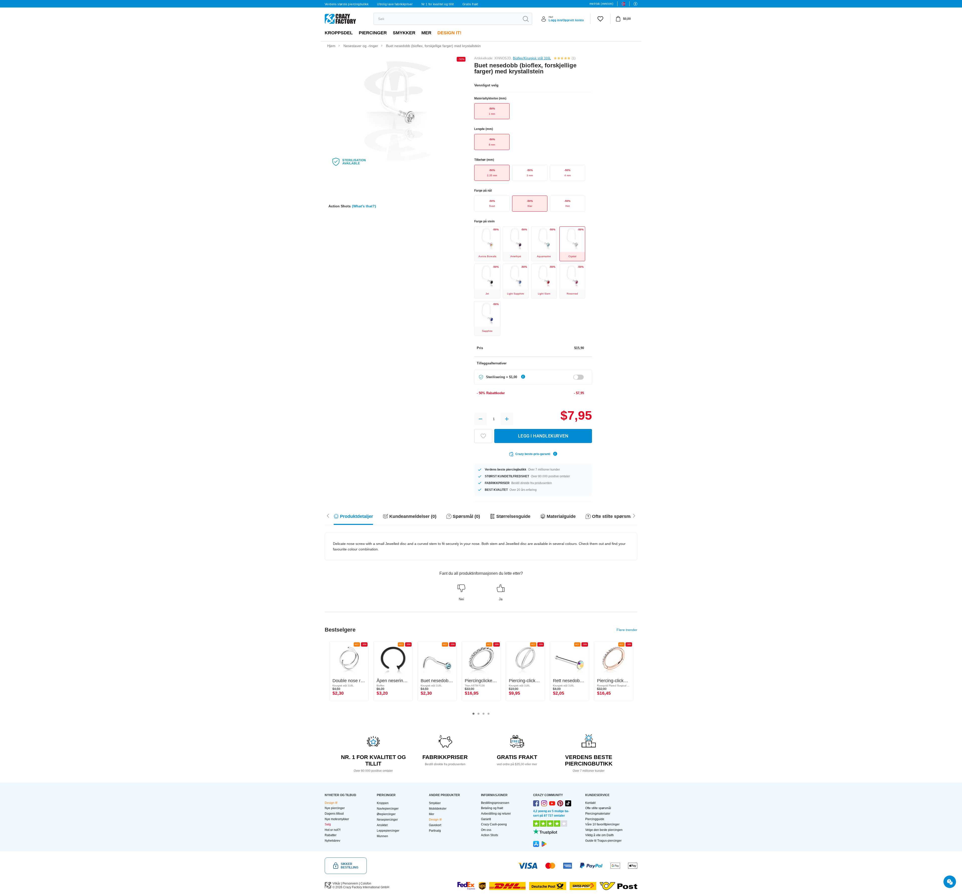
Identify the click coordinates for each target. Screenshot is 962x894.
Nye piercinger (335, 808)
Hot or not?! (332, 830)
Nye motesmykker (337, 819)
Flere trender (627, 630)
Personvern (350, 883)
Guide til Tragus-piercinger (603, 840)
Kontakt (590, 803)
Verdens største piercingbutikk (347, 4)
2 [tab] (478, 713)
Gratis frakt (470, 4)
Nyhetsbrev (332, 840)
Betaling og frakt (492, 808)
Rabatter (330, 835)
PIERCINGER (373, 32)
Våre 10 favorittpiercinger (602, 824)
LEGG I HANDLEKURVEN (543, 435)
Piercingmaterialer (597, 813)
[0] (600, 19)
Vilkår (336, 883)
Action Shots (489, 835)
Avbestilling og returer (496, 813)
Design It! (449, 32)
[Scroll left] (634, 515)
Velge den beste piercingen (604, 830)
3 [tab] (483, 713)
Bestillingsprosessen (495, 803)
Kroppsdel (339, 32)
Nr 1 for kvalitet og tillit (437, 4)
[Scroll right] (328, 515)
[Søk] (525, 19)
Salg (328, 824)
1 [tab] (473, 713)
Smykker (404, 32)
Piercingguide (594, 819)
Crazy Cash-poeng (494, 824)
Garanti (486, 819)
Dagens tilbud (334, 813)
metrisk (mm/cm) (601, 4)
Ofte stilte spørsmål (598, 808)
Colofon (365, 883)
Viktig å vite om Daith (599, 835)
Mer (426, 32)
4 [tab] (488, 713)
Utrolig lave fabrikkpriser (395, 4)
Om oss (486, 830)
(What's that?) (364, 206)
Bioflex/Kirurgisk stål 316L (532, 58)
